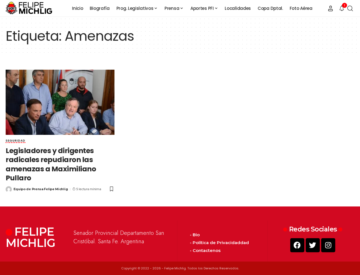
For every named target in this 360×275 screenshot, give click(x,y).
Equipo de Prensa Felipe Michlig (41, 189)
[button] (330, 8)
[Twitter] (313, 245)
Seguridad (15, 141)
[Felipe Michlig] (29, 8)
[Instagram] (328, 245)
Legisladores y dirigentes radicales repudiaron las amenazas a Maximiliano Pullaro (51, 164)
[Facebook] (297, 245)
